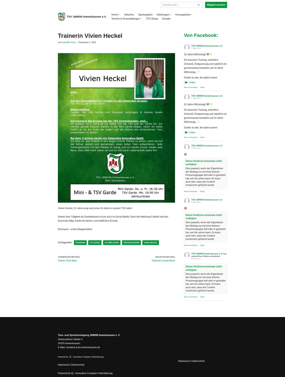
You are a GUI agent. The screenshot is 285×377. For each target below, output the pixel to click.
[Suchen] (198, 5)
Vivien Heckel (150, 243)
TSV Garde (95, 243)
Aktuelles (129, 14)
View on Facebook (190, 87)
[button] (119, 14)
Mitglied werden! (216, 5)
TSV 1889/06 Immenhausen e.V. (207, 46)
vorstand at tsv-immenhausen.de (83, 347)
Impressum (63, 364)
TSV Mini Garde (111, 243)
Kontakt (166, 18)
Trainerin (80, 243)
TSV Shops (152, 18)
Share (202, 87)
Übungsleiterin (131, 243)
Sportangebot (145, 14)
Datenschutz (77, 364)
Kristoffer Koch (69, 42)
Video (192, 82)
